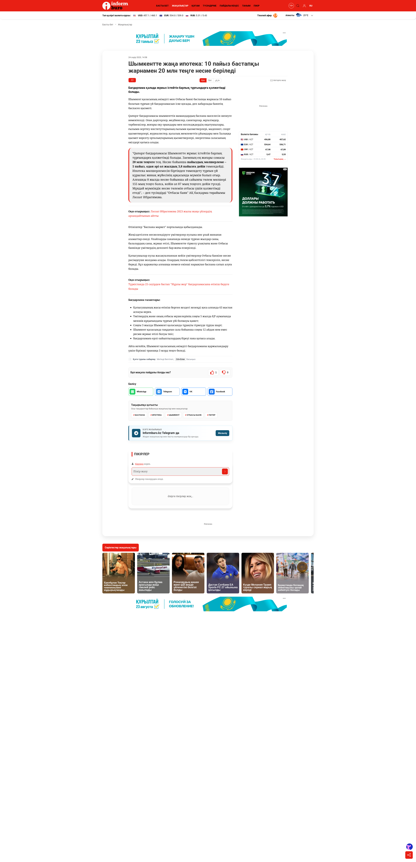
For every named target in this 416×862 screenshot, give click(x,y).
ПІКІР (257, 5)
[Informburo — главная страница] (116, 6)
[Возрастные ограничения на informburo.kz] (291, 6)
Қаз (203, 80)
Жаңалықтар (125, 24)
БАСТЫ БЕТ (162, 5)
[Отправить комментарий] (225, 471)
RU (310, 5)
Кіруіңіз (139, 463)
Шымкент (174, 415)
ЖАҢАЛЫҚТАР (180, 5)
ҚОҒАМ (196, 5)
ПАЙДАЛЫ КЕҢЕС (229, 5)
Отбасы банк (194, 415)
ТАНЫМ (246, 5)
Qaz (210, 80)
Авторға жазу (279, 80)
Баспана (140, 415)
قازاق (217, 80)
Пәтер (212, 415)
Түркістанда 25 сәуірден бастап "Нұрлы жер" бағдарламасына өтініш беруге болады (178, 286)
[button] (300, 15)
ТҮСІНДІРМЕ (209, 5)
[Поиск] (297, 6)
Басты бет (107, 24)
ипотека (157, 415)
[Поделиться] (409, 855)
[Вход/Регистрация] (304, 6)
